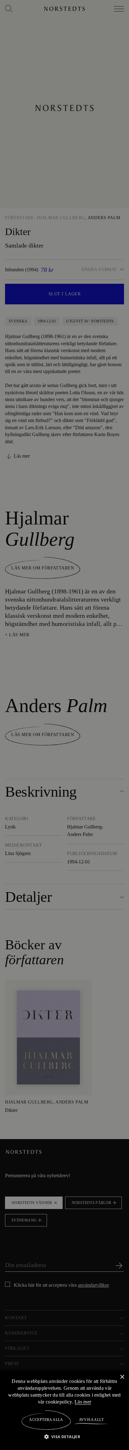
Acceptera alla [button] (46, 1420)
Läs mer (88, 1401)
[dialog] (64, 725)
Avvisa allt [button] (91, 1420)
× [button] (122, 1376)
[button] (64, 1436)
